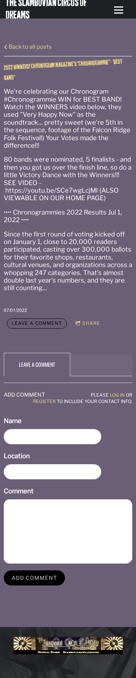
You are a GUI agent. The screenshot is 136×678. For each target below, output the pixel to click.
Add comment (34, 578)
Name (13, 421)
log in (117, 395)
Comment (19, 491)
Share (91, 323)
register (44, 401)
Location (17, 456)
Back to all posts (30, 46)
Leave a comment (37, 323)
